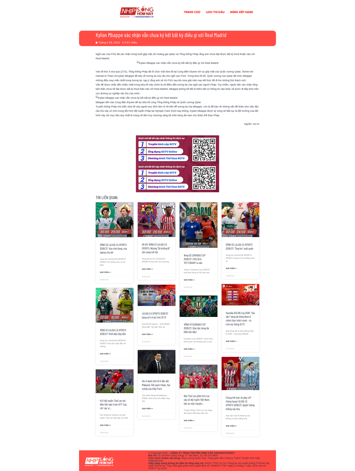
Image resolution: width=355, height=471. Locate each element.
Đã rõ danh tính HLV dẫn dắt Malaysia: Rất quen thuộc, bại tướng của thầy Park (156, 384)
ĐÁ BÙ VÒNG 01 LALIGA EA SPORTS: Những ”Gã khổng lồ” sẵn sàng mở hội (156, 248)
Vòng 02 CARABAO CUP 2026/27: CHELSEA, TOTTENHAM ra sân (195, 259)
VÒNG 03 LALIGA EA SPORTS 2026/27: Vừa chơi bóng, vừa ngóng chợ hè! (113, 248)
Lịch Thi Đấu (215, 12)
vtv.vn (256, 123)
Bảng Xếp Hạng (241, 12)
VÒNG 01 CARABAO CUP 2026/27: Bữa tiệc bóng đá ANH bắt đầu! (196, 328)
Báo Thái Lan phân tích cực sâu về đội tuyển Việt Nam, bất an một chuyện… (197, 399)
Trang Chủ (192, 12)
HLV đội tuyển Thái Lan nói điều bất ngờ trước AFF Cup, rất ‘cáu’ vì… (113, 404)
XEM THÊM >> (105, 272)
